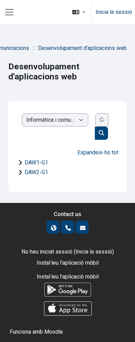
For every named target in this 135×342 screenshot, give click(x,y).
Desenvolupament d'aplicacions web (82, 48)
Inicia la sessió (114, 12)
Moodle (53, 331)
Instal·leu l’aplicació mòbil (68, 262)
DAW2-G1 (36, 172)
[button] (79, 12)
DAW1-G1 (36, 162)
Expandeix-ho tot (98, 152)
